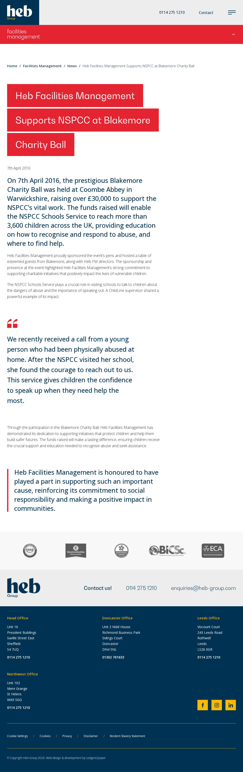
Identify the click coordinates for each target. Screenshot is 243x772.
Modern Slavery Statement (127, 736)
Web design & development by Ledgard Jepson (76, 758)
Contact (206, 12)
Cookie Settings (17, 736)
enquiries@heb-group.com (203, 588)
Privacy (67, 736)
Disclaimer (91, 736)
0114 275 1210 (141, 588)
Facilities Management (42, 65)
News (72, 65)
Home (12, 65)
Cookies (45, 736)
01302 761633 (113, 657)
